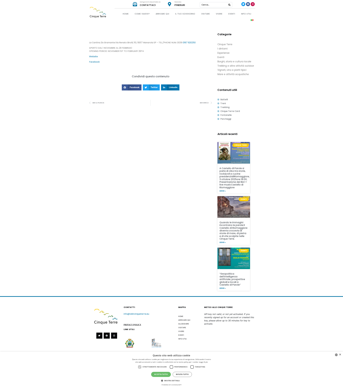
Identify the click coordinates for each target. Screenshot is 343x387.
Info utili (246, 13)
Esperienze (223, 53)
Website (93, 56)
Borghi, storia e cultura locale (234, 61)
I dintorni (222, 48)
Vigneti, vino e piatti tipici (231, 70)
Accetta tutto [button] (161, 374)
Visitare (205, 13)
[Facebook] (248, 4)
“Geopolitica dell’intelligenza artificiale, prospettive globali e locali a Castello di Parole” (232, 279)
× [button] (340, 355)
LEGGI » (222, 191)
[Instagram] (253, 4)
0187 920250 (189, 42)
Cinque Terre (224, 44)
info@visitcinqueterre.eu (150, 2)
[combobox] (336, 354)
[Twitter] (243, 4)
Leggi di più (203, 362)
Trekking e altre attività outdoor (235, 65)
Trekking (178, 2)
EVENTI (231, 13)
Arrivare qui (162, 13)
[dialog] (171, 369)
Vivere (219, 13)
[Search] (229, 4)
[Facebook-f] (107, 336)
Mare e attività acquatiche (233, 74)
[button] (131, 87)
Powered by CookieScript (172, 385)
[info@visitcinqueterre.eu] (135, 4)
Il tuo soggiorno (185, 13)
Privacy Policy (132, 325)
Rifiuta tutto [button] (182, 374)
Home (126, 13)
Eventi (220, 57)
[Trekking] (169, 4)
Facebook (94, 61)
